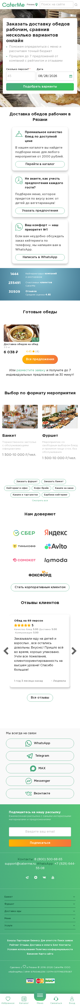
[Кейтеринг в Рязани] (13, 4)
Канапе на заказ (64, 488)
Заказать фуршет (27, 482)
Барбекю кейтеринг (55, 495)
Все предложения (40, 359)
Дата (40, 69)
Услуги (8, 926)
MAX (42, 768)
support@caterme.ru (20, 863)
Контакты (65, 945)
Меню (40, 1003)
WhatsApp (42, 743)
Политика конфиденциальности (54, 949)
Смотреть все (40, 501)
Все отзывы (40, 697)
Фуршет (9, 904)
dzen (36, 877)
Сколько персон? (17, 69)
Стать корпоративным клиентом (40, 587)
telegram (27, 877)
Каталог (24, 1003)
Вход (72, 1003)
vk (44, 877)
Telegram (42, 755)
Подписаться (40, 843)
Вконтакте (42, 793)
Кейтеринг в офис (17, 488)
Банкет (8, 897)
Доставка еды (12, 911)
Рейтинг (14, 945)
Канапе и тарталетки (25, 495)
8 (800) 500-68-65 (48, 859)
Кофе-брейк (41, 488)
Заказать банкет (54, 482)
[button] (40, 490)
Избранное (8, 1003)
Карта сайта (46, 954)
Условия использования (21, 949)
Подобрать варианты (40, 86)
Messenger (42, 781)
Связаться (56, 1003)
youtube (53, 877)
